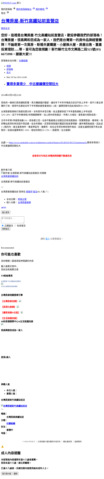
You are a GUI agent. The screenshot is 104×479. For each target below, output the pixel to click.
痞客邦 (29, 192)
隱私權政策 (67, 442)
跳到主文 (5, 28)
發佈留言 (5, 229)
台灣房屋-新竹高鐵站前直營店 (30, 20)
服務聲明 (78, 442)
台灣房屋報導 (24, 202)
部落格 (9, 69)
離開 (15, 474)
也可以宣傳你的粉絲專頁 (9, 286)
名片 (8, 72)
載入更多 (5, 212)
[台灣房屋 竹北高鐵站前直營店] (2, 284)
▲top (3, 207)
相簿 (8, 66)
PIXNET (31, 442)
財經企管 (22, 199)
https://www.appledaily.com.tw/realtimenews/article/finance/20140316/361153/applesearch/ (48, 142)
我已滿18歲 (6, 474)
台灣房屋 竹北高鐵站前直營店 (11, 281)
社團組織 (23, 61)
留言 (35, 192)
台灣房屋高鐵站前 (9, 176)
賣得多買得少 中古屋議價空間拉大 (32, 84)
